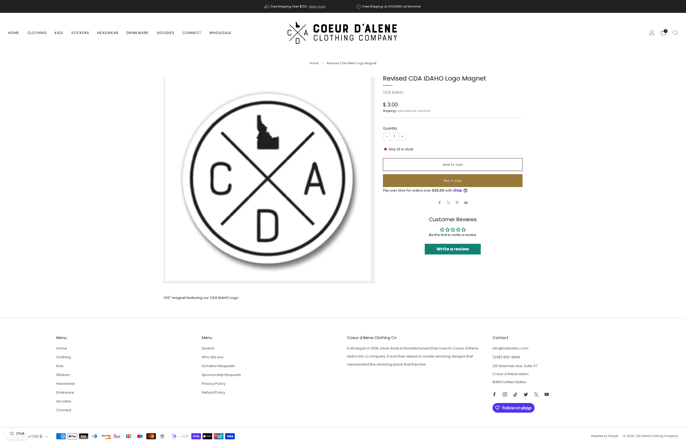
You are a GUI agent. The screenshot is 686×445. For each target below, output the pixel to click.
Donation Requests (218, 365)
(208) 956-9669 (506, 357)
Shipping (389, 111)
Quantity (390, 128)
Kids (59, 32)
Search (208, 348)
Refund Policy (213, 392)
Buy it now (452, 180)
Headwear (107, 32)
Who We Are (212, 357)
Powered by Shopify (604, 436)
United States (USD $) (26, 436)
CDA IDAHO (393, 92)
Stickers (80, 32)
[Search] (675, 32)
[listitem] (295, 6)
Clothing (37, 32)
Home (13, 32)
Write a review (453, 249)
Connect (191, 32)
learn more (317, 6)
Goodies (165, 32)
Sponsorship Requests (221, 374)
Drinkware (137, 32)
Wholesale (220, 32)
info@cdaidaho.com (510, 348)
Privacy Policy (213, 383)
